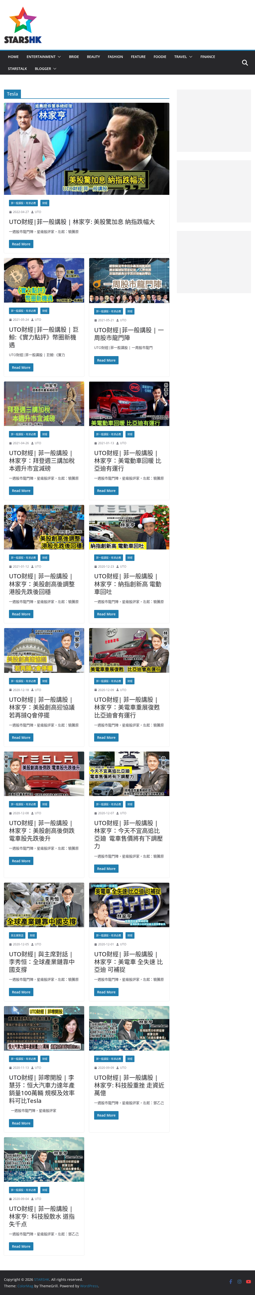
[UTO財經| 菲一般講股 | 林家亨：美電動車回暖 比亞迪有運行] (129, 403)
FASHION (115, 56)
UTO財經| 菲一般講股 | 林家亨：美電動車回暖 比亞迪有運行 (127, 460)
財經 (44, 203)
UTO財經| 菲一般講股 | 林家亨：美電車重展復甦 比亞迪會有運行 (127, 707)
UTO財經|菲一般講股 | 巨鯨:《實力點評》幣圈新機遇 (44, 337)
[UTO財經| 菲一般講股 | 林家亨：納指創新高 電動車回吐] (129, 527)
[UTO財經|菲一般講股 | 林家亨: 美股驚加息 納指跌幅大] (86, 149)
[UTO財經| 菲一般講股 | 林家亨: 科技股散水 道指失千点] (44, 1159)
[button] (58, 56)
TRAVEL (180, 56)
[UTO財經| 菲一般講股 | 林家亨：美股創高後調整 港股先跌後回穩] (44, 527)
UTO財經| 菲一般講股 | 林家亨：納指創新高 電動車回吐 (127, 583)
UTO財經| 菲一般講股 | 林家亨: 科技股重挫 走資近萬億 (129, 1085)
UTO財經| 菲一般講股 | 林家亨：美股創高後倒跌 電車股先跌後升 (42, 830)
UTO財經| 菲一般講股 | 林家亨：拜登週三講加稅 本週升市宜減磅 (42, 460)
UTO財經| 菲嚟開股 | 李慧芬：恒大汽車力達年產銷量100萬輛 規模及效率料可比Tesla (42, 1089)
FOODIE (160, 56)
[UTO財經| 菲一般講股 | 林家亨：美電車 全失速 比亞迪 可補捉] (129, 905)
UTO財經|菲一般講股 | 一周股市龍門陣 (129, 334)
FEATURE (138, 56)
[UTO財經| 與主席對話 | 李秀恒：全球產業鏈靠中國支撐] (44, 905)
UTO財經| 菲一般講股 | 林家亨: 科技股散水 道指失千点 (42, 1216)
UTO (38, 212)
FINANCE (207, 56)
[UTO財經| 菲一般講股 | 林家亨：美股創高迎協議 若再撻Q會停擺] (44, 650)
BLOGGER (43, 68)
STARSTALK (17, 68)
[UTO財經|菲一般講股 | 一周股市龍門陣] (129, 280)
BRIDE (74, 56)
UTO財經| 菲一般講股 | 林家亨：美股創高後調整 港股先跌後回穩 (42, 583)
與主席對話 (17, 935)
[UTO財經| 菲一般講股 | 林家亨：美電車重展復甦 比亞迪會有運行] (129, 650)
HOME (13, 56)
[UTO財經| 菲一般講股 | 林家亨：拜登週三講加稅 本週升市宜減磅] (44, 403)
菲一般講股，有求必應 (23, 203)
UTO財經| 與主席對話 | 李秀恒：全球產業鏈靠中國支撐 (42, 961)
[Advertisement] (214, 121)
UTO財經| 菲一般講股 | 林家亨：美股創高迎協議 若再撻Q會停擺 (42, 707)
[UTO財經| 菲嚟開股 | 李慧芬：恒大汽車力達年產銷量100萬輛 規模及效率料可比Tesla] (44, 1028)
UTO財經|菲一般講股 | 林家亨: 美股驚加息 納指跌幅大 (82, 221)
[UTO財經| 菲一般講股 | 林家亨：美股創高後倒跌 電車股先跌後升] (44, 774)
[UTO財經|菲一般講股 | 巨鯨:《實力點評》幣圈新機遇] (44, 280)
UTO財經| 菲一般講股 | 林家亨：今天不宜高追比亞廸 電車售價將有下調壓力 (128, 834)
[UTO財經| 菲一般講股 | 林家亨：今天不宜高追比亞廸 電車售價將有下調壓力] (129, 774)
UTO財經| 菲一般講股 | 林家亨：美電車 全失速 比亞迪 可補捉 (128, 961)
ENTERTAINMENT (41, 56)
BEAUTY (93, 56)
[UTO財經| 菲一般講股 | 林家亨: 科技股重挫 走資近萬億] (129, 1028)
